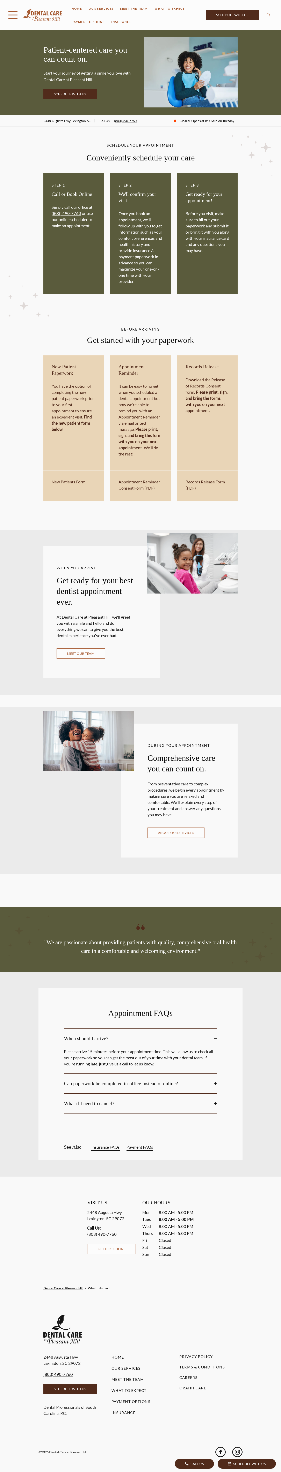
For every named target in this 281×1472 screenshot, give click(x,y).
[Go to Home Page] (42, 15)
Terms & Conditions (202, 1367)
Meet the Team (134, 8)
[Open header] (12, 15)
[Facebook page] (220, 1452)
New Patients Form (68, 481)
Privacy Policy (196, 1356)
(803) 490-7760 (125, 121)
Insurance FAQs (105, 1147)
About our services (176, 833)
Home (77, 8)
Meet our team (80, 653)
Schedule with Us (232, 15)
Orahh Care (192, 1388)
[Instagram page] (237, 1452)
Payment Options (88, 22)
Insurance (121, 22)
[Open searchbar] (269, 15)
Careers (188, 1377)
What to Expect (169, 8)
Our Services (101, 8)
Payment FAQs (140, 1147)
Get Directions (111, 1249)
